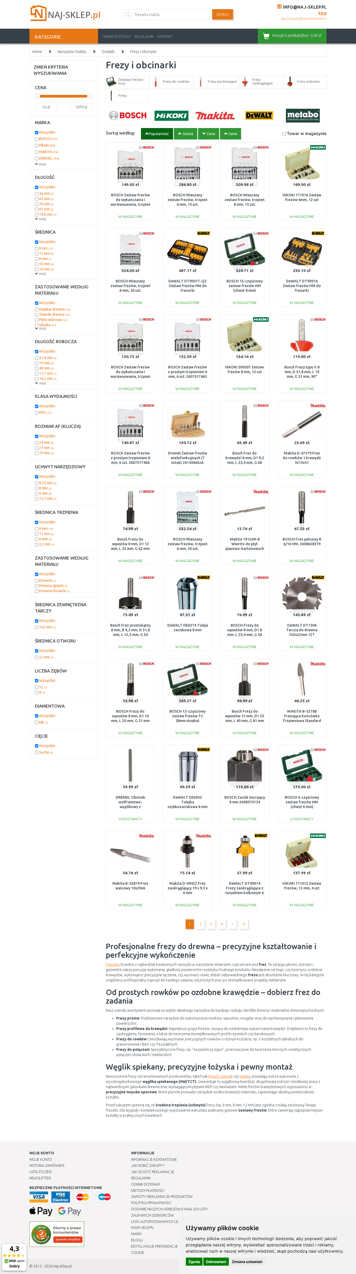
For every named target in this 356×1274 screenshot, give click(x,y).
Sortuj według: (120, 132)
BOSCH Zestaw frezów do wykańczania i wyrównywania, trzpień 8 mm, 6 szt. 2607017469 (130, 376)
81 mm (46, 209)
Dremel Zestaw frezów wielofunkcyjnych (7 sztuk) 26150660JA (187, 458)
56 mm (46, 193)
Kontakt (164, 36)
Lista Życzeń (40, 1172)
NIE (43, 722)
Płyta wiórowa (53, 320)
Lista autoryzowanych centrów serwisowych (173, 1222)
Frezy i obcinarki (143, 52)
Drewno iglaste (53, 586)
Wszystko (47, 132)
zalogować (290, 18)
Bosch (213, 1076)
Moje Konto (40, 1159)
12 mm (46, 253)
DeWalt (226, 1076)
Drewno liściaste (54, 591)
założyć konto (314, 18)
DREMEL (49, 158)
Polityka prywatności (151, 1203)
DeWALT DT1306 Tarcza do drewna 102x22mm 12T (301, 630)
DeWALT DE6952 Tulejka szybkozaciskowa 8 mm (187, 802)
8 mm (46, 248)
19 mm (46, 363)
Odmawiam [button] (216, 1261)
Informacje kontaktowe (154, 1159)
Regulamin (144, 36)
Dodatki (108, 52)
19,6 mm (48, 214)
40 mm (46, 368)
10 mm (46, 264)
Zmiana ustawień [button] (247, 1261)
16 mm (46, 269)
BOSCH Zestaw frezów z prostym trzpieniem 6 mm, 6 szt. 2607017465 (187, 372)
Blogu (137, 1240)
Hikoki (47, 145)
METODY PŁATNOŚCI (147, 1190)
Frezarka (113, 964)
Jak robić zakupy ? (147, 1165)
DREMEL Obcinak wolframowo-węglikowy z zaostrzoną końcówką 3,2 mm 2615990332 (130, 806)
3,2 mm (46, 544)
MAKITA (48, 152)
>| (243, 924)
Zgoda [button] (194, 1261)
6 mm (45, 259)
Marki (136, 1234)
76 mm (46, 204)
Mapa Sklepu (142, 1228)
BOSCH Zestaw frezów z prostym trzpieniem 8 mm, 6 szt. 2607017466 (130, 458)
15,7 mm (48, 373)
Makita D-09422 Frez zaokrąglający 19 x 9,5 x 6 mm (188, 888)
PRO (45, 412)
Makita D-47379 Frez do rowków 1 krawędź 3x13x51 (302, 458)
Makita (245, 1076)
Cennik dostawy (116, 36)
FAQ (322, 13)
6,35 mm (48, 483)
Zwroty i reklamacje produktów (162, 1196)
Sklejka (47, 325)
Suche (46, 752)
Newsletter (40, 1178)
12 (43, 687)
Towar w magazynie (307, 133)
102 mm (47, 627)
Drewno (47, 580)
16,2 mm (48, 379)
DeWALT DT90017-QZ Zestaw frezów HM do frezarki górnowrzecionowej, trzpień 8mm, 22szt (187, 290)
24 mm (46, 442)
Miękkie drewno (54, 309)
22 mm (46, 657)
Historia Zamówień (46, 1165)
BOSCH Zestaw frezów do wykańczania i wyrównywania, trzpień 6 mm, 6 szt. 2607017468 (130, 204)
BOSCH (48, 139)
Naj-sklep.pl (62, 1266)
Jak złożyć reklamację (152, 1172)
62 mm (46, 199)
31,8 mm (48, 358)
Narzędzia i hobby (72, 52)
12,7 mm (48, 498)
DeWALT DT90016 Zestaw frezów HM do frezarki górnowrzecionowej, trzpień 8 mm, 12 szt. (302, 290)
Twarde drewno (54, 314)
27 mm (46, 448)
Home (37, 52)
